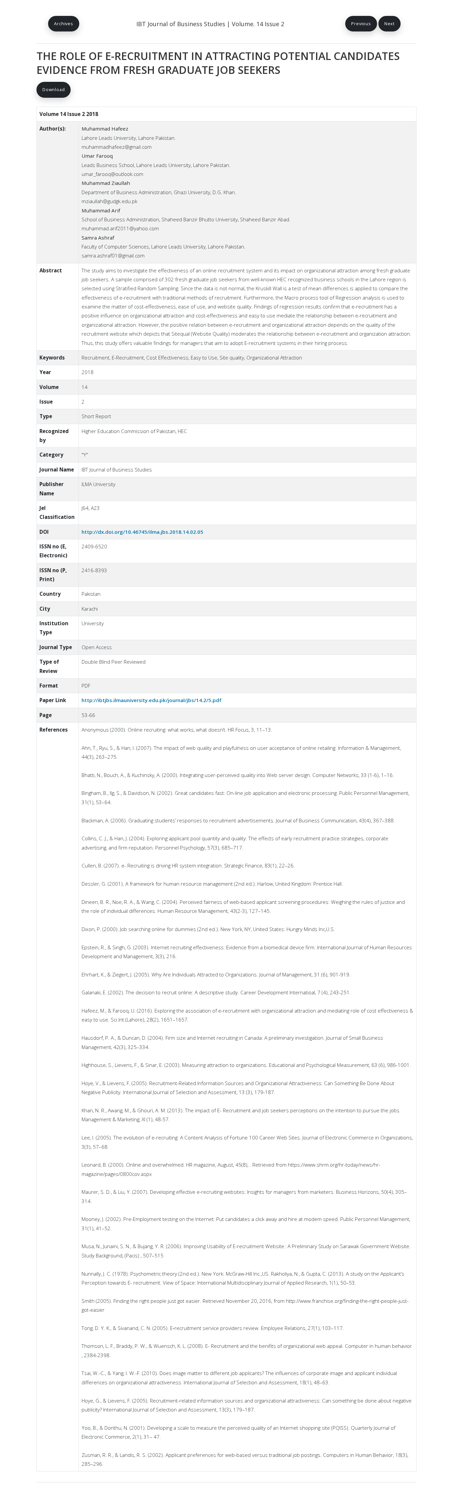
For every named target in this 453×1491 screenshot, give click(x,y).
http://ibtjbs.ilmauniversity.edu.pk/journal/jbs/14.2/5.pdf (152, 700)
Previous (361, 24)
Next (389, 24)
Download (53, 89)
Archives (63, 24)
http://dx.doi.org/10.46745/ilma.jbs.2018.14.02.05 (142, 531)
